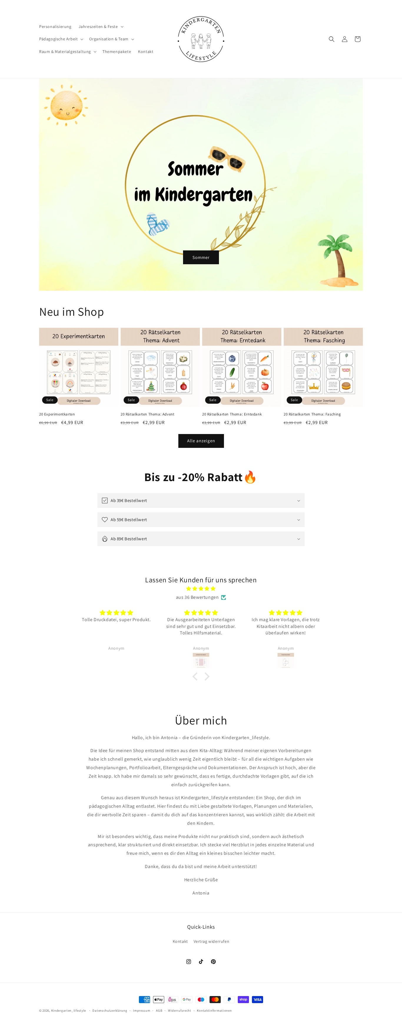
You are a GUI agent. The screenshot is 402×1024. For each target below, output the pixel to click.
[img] (201, 588)
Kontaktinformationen (214, 1010)
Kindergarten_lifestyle (68, 1010)
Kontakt (180, 941)
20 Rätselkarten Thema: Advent (147, 414)
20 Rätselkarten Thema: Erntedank (232, 414)
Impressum (141, 1010)
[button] (100, 26)
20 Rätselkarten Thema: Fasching (312, 414)
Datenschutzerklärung (109, 1010)
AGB (159, 1010)
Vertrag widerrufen (212, 941)
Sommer (201, 257)
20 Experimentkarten (57, 414)
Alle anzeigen (201, 440)
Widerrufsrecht (179, 1010)
